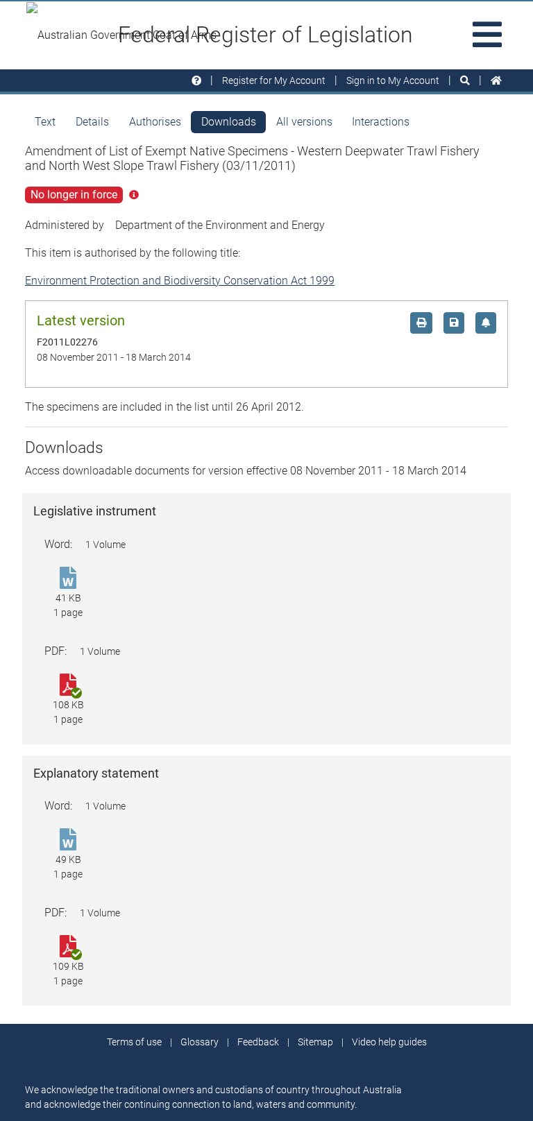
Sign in (392, 80)
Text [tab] (45, 121)
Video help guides (389, 1041)
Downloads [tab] (228, 121)
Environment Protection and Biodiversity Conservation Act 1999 (180, 280)
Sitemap (315, 1041)
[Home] (496, 80)
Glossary (199, 1041)
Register (273, 80)
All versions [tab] (304, 121)
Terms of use (134, 1041)
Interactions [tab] (380, 121)
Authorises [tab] (155, 121)
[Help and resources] (196, 80)
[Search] (465, 80)
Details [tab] (92, 121)
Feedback (258, 1041)
